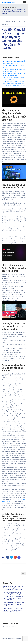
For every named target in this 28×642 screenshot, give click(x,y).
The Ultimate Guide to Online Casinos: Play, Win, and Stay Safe (13, 593)
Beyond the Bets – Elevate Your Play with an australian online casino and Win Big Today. (13, 610)
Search (4, 570)
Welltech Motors (17, 22)
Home (3, 7)
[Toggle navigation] (24, 2)
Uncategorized (10, 7)
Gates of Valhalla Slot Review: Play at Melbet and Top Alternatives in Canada (13, 604)
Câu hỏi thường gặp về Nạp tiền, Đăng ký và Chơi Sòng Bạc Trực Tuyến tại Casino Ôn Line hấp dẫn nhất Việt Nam (14, 83)
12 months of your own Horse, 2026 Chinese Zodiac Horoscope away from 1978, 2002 (14, 598)
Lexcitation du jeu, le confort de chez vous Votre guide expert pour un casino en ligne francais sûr (13, 588)
